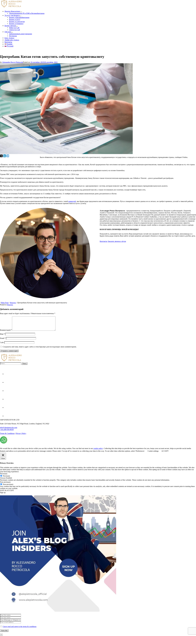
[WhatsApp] (3, 443)
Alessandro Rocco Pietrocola (12, 62)
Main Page (5, 303)
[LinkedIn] (4, 155)
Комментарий (6, 330)
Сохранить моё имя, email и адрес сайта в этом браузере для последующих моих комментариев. (40, 347)
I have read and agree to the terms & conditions (19, 626)
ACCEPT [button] (165, 451)
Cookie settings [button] (153, 451)
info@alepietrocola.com (8, 427)
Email (3, 338)
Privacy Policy (21, 433)
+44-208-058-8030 (7, 430)
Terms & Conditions (7, 433)
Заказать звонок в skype (117, 241)
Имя (2, 334)
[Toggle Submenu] (17, 26)
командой (72, 201)
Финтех (13, 303)
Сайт (2, 342)
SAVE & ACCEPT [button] (7, 490)
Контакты (103, 241)
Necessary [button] (3, 474)
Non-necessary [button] (5, 482)
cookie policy (98, 448)
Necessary (6, 476)
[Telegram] (7, 155)
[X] (1, 155)
